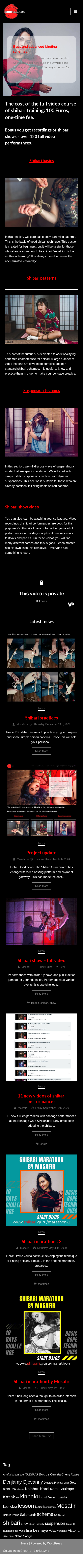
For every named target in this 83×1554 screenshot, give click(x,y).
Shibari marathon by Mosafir (42, 1381)
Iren (13, 1489)
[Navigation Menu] (75, 11)
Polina (15, 1514)
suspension (55, 1523)
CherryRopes (70, 1474)
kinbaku (30, 1496)
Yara (11, 1536)
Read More (41, 751)
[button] (41, 59)
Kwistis (62, 1497)
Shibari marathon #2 (41, 1241)
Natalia (7, 1514)
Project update (41, 852)
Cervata (55, 1474)
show (53, 1002)
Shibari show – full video (41, 960)
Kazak (9, 1497)
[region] (41, 59)
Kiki (17, 1497)
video (5, 1536)
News (41, 708)
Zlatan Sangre (23, 1536)
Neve (24, 1543)
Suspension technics (41, 390)
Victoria (73, 1530)
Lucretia (40, 1506)
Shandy (62, 1515)
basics (31, 1473)
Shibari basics (41, 160)
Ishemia (20, 1489)
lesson (35, 1002)
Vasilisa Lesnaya (33, 1530)
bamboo (19, 1474)
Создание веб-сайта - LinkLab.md (26, 1550)
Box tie (44, 1474)
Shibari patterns (41, 278)
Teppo (69, 1524)
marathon (43, 1283)
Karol (44, 1489)
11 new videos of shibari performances (41, 1098)
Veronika (62, 1530)
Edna (66, 1483)
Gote (73, 1482)
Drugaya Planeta (53, 1482)
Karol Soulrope (62, 1489)
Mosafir (66, 1505)
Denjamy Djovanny (23, 1482)
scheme (45, 1514)
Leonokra (10, 1506)
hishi (6, 1489)
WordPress (54, 1543)
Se (55, 1514)
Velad (52, 1530)
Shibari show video (22, 506)
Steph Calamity (36, 1524)
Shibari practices (41, 717)
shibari (44, 1002)
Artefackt (8, 1474)
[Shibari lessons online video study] (15, 11)
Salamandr (28, 1515)
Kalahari (32, 1489)
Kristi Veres (48, 1497)
